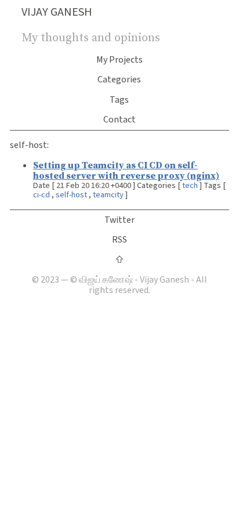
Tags (119, 99)
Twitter (119, 220)
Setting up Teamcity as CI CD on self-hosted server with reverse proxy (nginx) (126, 170)
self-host (71, 195)
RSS (119, 239)
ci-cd (41, 195)
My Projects (119, 59)
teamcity (108, 195)
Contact (119, 119)
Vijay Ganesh (56, 12)
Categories (119, 79)
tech (190, 185)
